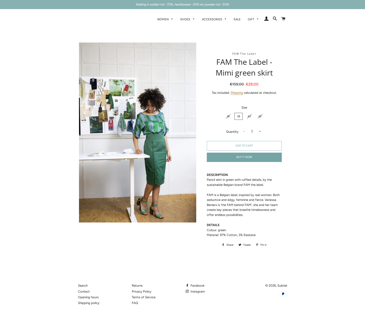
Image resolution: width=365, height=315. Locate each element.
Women (163, 19)
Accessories (212, 19)
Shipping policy (88, 303)
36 (228, 116)
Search (83, 285)
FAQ (135, 303)
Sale (237, 19)
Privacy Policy (141, 291)
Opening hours (88, 297)
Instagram (197, 291)
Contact (84, 291)
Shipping (237, 93)
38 (238, 116)
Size (244, 107)
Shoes (185, 19)
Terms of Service (143, 297)
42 (259, 116)
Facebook (197, 285)
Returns (137, 285)
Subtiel (282, 285)
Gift (251, 19)
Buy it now (244, 157)
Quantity (232, 132)
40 (249, 116)
